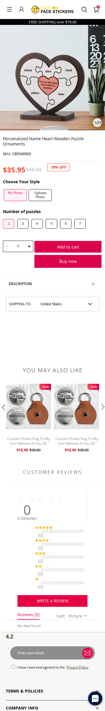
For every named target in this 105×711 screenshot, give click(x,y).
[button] (9, 9)
